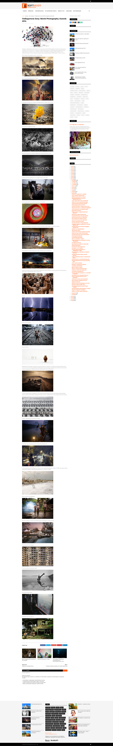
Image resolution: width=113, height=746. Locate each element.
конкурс (26, 23)
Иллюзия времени (76, 245)
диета (76, 92)
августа (74, 185)
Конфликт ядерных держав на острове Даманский (81, 225)
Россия (77, 86)
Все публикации (77, 10)
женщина (81, 92)
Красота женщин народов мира (79, 268)
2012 (72, 297)
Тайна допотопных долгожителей (80, 279)
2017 (72, 174)
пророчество (73, 108)
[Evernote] (80, 22)
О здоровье (69, 10)
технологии (73, 115)
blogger (65, 670)
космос (82, 98)
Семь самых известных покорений (80, 200)
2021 (72, 169)
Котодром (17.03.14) (76, 242)
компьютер (77, 98)
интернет (79, 96)
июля (73, 187)
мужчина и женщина (75, 102)
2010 (72, 300)
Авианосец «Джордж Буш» (78, 228)
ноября (74, 181)
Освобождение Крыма (77, 237)
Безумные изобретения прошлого (82, 53)
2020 (72, 170)
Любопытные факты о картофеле (82, 33)
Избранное (30, 10)
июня (73, 188)
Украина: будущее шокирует (78, 289)
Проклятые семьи (76, 230)
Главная (23, 1)
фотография (31, 23)
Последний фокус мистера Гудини (80, 215)
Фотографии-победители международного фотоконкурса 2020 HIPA (58, 660)
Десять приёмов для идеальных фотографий (29, 660)
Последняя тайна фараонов (78, 246)
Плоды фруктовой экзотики (78, 204)
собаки (87, 110)
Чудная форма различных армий (79, 203)
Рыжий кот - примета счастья (84, 704)
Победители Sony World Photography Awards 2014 (80, 227)
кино (72, 98)
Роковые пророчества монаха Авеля (80, 234)
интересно (73, 96)
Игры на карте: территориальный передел (80, 212)
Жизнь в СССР (61, 10)
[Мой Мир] (73, 22)
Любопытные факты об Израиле (79, 217)
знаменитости (84, 94)
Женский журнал (39, 10)
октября (74, 183)
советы (52, 727)
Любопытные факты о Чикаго (79, 196)
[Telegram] (82, 22)
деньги (88, 90)
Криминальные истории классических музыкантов (80, 77)
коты (87, 98)
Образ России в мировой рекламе (80, 202)
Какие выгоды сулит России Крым (80, 233)
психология (80, 108)
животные (87, 92)
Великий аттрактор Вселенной (81, 43)
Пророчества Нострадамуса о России (80, 283)
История (72, 86)
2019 (72, 172)
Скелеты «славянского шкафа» (79, 194)
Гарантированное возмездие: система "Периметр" (81, 241)
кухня (72, 100)
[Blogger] (77, 22)
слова (62, 725)
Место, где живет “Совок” (78, 238)
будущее (78, 88)
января (74, 294)
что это (54, 729)
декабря (74, 180)
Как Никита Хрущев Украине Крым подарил (80, 286)
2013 (72, 296)
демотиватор (82, 90)
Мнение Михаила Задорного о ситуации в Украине (81, 273)
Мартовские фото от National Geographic (81, 207)
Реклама (27, 1)
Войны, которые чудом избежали (79, 291)
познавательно (79, 106)
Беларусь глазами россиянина (79, 264)
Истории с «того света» (77, 248)
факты (78, 115)
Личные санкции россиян (78, 221)
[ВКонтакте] (70, 22)
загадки (72, 94)
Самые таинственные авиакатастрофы (81, 231)
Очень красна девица (77, 262)
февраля (74, 293)
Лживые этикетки (76, 281)
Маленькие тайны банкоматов (79, 214)
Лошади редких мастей (80, 57)
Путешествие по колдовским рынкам (80, 259)
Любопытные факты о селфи (43, 659)
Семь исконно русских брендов (79, 219)
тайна (64, 727)
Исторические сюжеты (50, 10)
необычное (73, 104)
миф (83, 100)
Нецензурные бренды (77, 236)
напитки (58, 719)
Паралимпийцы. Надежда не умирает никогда (80, 252)
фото (83, 115)
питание (72, 106)
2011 (72, 299)
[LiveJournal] (78, 22)
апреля (74, 191)
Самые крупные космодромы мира (80, 209)
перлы (85, 104)
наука (82, 102)
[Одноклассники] (72, 22)
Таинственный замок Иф (80, 48)
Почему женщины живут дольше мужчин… (79, 255)
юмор (72, 117)
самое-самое (81, 110)
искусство (85, 96)
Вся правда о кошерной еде (84, 717)
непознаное (79, 104)
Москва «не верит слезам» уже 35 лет (80, 206)
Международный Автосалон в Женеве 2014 (81, 261)
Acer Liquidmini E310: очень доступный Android (81, 73)
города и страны (74, 90)
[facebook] (90, 1)
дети (72, 92)
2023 (72, 166)
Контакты (32, 1)
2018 (72, 173)
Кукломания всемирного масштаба (80, 244)
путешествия (73, 110)
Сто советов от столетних (77, 124)
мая (73, 190)
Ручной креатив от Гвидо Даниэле (80, 222)
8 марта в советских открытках (79, 269)
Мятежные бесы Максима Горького (80, 275)
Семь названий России (80, 62)
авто (86, 86)
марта (73, 192)
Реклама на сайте (48, 732)
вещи (82, 88)
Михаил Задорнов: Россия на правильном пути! (78, 199)
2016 (72, 176)
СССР (82, 86)
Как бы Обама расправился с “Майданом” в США (78, 250)
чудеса (87, 115)
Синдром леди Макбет (77, 265)
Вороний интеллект (76, 210)
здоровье (78, 94)
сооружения (58, 727)
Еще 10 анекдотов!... (74, 155)
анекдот (72, 88)
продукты (86, 106)
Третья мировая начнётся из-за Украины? (79, 277)
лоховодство (77, 100)
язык (76, 117)
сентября (74, 184)
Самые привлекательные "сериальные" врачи (81, 257)
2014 (72, 179)
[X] (75, 22)
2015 (72, 177)
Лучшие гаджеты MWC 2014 (78, 284)
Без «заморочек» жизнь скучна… (79, 218)
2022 (72, 167)
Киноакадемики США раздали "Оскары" (81, 288)
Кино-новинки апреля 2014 (78, 195)
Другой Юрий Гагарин (77, 267)
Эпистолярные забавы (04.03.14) (79, 280)
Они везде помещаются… (78, 271)
